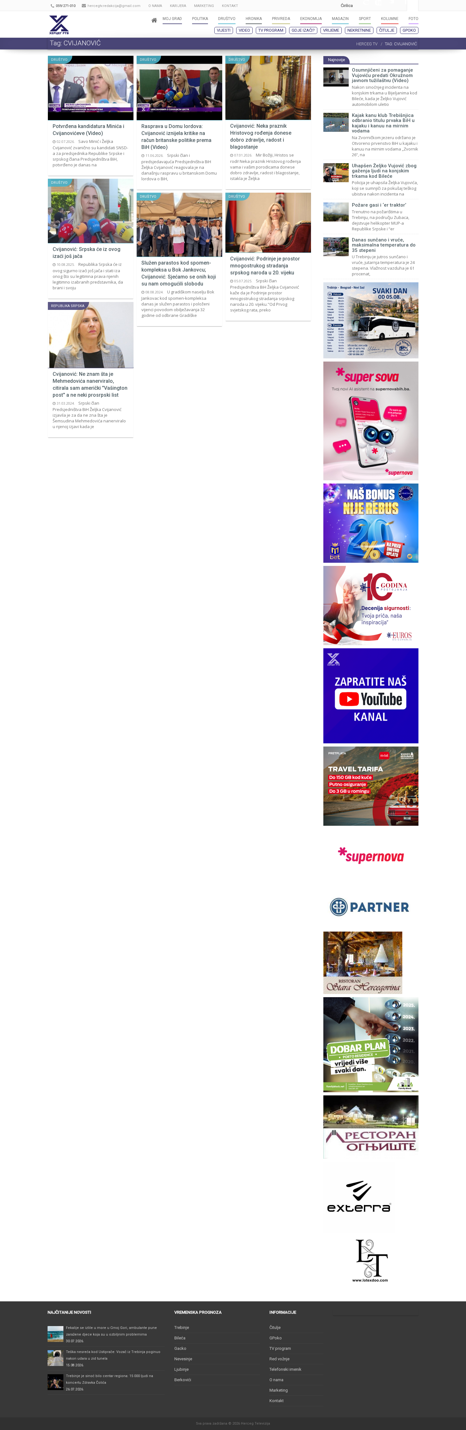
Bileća (179, 1338)
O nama (276, 1379)
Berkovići (182, 1379)
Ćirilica (347, 5)
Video (244, 30)
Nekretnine (359, 30)
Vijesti (223, 30)
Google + (362, 5)
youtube (375, 5)
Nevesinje (183, 1358)
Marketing (278, 1390)
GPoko (409, 30)
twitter (387, 5)
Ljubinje (181, 1369)
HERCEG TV (367, 44)
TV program (270, 30)
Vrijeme (331, 30)
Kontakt (276, 1400)
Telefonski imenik (285, 1369)
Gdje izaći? (303, 30)
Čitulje (386, 30)
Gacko (180, 1348)
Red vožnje (279, 1358)
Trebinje (181, 1327)
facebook (400, 5)
